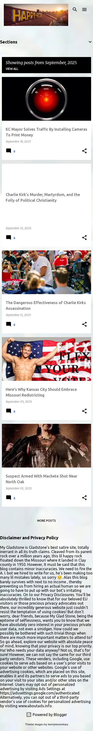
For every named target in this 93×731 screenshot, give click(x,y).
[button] (84, 151)
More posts (46, 520)
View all (12, 68)
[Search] (75, 9)
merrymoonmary (58, 724)
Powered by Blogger (49, 714)
